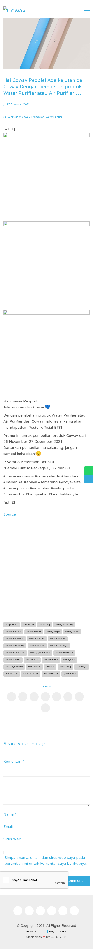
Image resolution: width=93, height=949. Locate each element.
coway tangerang (15, 653)
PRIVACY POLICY (36, 932)
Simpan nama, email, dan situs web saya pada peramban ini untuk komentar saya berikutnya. (46, 861)
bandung (45, 624)
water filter (12, 674)
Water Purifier (54, 117)
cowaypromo (51, 660)
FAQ (51, 932)
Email (9, 827)
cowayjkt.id (32, 660)
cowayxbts (69, 660)
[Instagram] (17, 910)
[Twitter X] (34, 696)
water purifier (30, 674)
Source (9, 514)
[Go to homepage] (14, 9)
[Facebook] (11, 696)
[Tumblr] (67, 696)
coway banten (13, 631)
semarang (65, 667)
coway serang (37, 645)
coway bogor (53, 631)
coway (26, 117)
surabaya (82, 667)
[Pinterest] (45, 696)
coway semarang (15, 645)
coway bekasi (34, 631)
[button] (87, 9)
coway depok (72, 631)
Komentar (13, 762)
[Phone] (74, 910)
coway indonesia (14, 638)
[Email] (22, 696)
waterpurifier (51, 674)
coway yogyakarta (40, 653)
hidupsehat (34, 667)
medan (50, 667)
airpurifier (28, 624)
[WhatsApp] (45, 707)
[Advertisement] (46, 568)
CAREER (63, 932)
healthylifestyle (14, 667)
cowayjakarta (13, 660)
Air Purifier (14, 117)
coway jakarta (36, 638)
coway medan (57, 638)
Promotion (37, 117)
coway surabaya (59, 645)
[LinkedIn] (56, 696)
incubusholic (59, 937)
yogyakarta (70, 674)
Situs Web (12, 839)
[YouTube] (51, 910)
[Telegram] (79, 696)
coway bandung (64, 624)
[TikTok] (40, 910)
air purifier (11, 624)
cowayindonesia (64, 653)
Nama (9, 815)
